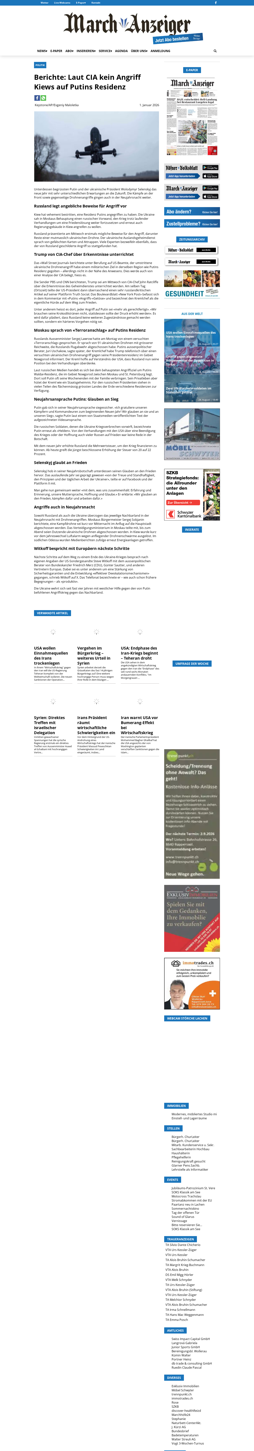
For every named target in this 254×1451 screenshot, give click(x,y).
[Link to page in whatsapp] (43, 98)
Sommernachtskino (185, 1209)
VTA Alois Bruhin (177, 1270)
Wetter (44, 2)
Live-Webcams (62, 2)
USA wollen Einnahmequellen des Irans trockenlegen (51, 655)
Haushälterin (181, 1153)
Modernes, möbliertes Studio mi (194, 1114)
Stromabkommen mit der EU (192, 1200)
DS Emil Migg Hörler (179, 1275)
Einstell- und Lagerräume (189, 1118)
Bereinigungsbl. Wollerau (189, 1351)
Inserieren (85, 51)
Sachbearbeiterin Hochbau (190, 1149)
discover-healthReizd (186, 1411)
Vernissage (179, 1221)
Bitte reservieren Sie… (187, 1225)
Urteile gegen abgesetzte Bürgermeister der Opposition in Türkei (190, 360)
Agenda (121, 51)
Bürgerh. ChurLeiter (186, 1137)
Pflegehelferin (181, 1157)
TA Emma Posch (176, 1320)
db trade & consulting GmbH (192, 1363)
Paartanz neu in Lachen (188, 1204)
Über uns (138, 51)
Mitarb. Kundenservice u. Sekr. (193, 1145)
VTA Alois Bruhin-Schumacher (186, 1305)
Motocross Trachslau (186, 1196)
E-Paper (80, 2)
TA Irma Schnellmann (180, 1310)
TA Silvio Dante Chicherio (182, 1245)
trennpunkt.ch (182, 1394)
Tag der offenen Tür (186, 1213)
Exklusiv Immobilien (185, 1386)
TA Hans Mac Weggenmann (184, 1315)
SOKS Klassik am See (186, 1192)
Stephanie (179, 1419)
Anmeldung (160, 51)
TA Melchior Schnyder (180, 1300)
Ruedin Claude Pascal (187, 1367)
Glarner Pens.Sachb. (186, 1165)
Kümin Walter (181, 1355)
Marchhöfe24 (181, 1415)
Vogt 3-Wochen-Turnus (188, 1443)
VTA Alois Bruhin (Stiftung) (183, 1290)
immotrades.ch (182, 1398)
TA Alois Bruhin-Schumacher (185, 1260)
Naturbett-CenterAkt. (186, 1423)
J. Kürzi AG (179, 1427)
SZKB (175, 1407)
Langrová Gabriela (184, 1343)
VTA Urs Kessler (176, 1255)
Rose (175, 1402)
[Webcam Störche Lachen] (192, 1081)
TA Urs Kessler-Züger (180, 1285)
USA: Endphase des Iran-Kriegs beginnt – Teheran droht (139, 653)
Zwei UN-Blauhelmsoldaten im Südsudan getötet (188, 390)
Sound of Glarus (183, 1217)
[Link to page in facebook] (37, 98)
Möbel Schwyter (183, 1390)
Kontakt (95, 2)
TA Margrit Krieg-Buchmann (184, 1265)
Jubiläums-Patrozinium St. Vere (193, 1188)
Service (104, 51)
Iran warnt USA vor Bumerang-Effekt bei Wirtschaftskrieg (139, 725)
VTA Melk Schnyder (178, 1280)
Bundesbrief (180, 1431)
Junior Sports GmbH (186, 1347)
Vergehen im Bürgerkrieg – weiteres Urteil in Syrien (93, 655)
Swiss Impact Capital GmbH (191, 1339)
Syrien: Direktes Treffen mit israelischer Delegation (49, 725)
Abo (68, 51)
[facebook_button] (216, 2)
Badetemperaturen (185, 1435)
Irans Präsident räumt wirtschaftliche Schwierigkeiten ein (96, 725)
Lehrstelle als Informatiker (190, 1169)
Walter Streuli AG (184, 1439)
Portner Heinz (181, 1359)
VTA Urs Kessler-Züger (181, 1250)
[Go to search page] (215, 51)
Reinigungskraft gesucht (188, 1161)
